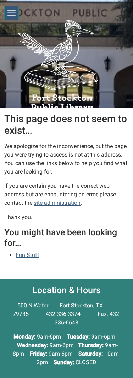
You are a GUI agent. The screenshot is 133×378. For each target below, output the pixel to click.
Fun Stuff (27, 255)
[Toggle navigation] (11, 13)
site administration (57, 202)
